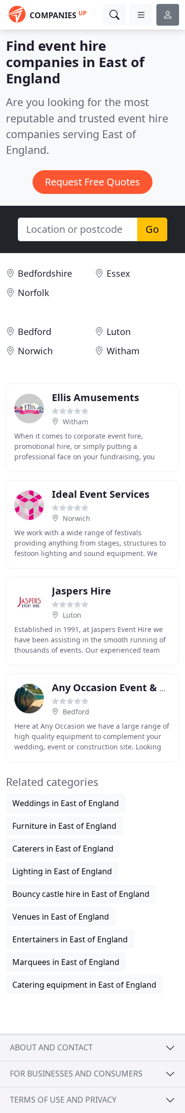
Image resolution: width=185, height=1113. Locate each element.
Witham (123, 351)
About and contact (51, 1047)
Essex (118, 273)
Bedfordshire (45, 273)
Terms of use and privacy (63, 1099)
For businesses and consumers (76, 1073)
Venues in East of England (60, 916)
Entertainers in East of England (70, 939)
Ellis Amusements (95, 397)
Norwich (35, 351)
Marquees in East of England (65, 962)
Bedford (34, 331)
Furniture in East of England (64, 825)
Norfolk (33, 292)
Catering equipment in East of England (84, 984)
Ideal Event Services (100, 494)
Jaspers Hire (81, 590)
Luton (119, 331)
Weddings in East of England (65, 803)
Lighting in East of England (62, 871)
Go (152, 229)
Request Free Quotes (92, 181)
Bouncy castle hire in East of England (80, 894)
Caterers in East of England (62, 848)
